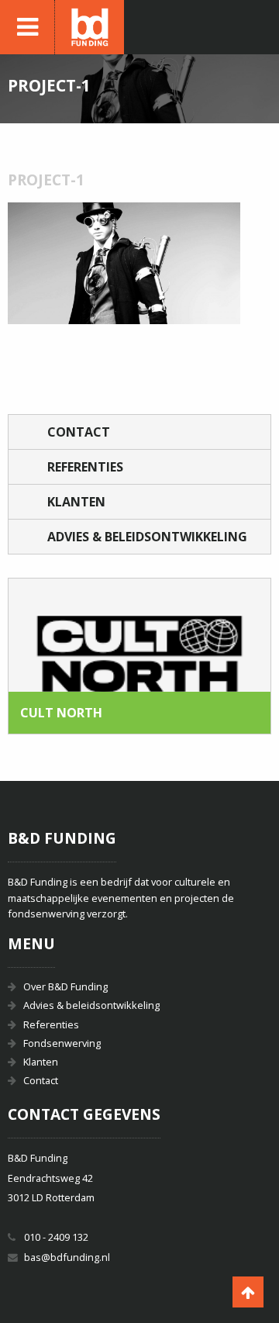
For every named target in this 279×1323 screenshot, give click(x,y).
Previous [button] (39, 656)
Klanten (76, 501)
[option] (139, 656)
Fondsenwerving (62, 1043)
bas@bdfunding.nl (67, 1257)
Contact (78, 431)
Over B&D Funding (65, 986)
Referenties (85, 466)
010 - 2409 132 (56, 1237)
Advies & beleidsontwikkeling (147, 536)
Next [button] (239, 656)
